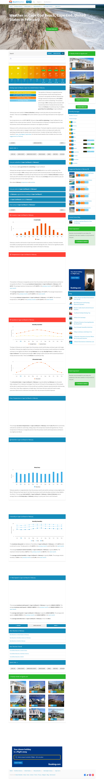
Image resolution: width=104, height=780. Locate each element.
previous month (47, 286)
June (17, 134)
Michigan (62, 154)
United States (27, 6)
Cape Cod (57, 6)
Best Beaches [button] (47, 2)
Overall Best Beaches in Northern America (19, 653)
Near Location (56, 53)
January (74, 122)
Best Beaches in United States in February (19, 634)
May (37, 68)
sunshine (32, 182)
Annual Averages (73, 118)
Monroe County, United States (84, 201)
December (75, 163)
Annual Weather (37, 142)
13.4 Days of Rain (23, 100)
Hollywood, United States (82, 194)
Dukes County (21, 154)
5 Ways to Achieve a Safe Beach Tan (83, 332)
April (74, 133)
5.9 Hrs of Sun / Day (23, 98)
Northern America (18, 6)
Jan (12, 68)
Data (28, 774)
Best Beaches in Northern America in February (20, 638)
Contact (31, 774)
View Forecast (52, 29)
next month (13, 288)
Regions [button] (39, 2)
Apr (31, 68)
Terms (35, 774)
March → (62, 142)
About (24, 774)
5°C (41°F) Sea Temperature (22, 95)
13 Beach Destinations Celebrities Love (84, 341)
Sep (62, 68)
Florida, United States (81, 187)
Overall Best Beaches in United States (18, 650)
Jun (43, 68)
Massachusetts (37, 6)
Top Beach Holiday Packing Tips (82, 313)
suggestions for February (16, 136)
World (11, 6)
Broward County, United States (84, 180)
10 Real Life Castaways (79, 317)
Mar (24, 68)
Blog (34, 2)
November (76, 159)
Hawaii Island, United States (83, 208)
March (74, 129)
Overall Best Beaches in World (17, 656)
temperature (24, 182)
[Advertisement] (37, 311)
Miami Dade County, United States (85, 173)
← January (12, 142)
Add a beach (52, 774)
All (62, 53)
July (20, 134)
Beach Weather (19, 774)
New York (55, 154)
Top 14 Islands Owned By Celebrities (83, 327)
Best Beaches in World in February (17, 641)
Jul (49, 68)
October (76, 155)
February (75, 125)
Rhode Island (42, 154)
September (28, 134)
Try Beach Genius (82, 241)
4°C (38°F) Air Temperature (22, 92)
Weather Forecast (73, 115)
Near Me (50, 53)
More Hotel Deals (82, 100)
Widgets (44, 774)
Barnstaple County (48, 6)
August (23, 134)
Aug (56, 68)
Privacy (39, 774)
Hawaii (49, 154)
